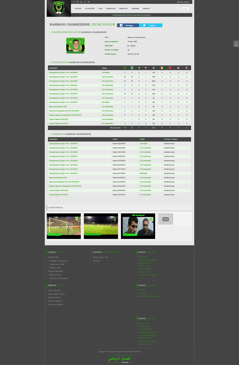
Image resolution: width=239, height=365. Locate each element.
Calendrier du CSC (57, 264)
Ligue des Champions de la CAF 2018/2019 (64, 111)
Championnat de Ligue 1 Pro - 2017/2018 (63, 98)
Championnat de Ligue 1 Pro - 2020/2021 (63, 85)
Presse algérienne (55, 301)
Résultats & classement (59, 260)
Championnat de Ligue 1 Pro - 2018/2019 (63, 94)
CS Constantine (107, 77)
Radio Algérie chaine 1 (57, 294)
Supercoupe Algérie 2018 (58, 106)
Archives (96, 260)
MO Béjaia (105, 102)
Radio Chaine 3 (54, 297)
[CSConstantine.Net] (59, 7)
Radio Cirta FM (54, 290)
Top (236, 45)
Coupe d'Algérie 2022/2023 (58, 119)
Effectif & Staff (55, 267)
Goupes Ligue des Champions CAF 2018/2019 (65, 115)
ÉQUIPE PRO (53, 257)
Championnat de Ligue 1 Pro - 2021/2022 (63, 81)
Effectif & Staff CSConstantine (149, 296)
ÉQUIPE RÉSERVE (55, 271)
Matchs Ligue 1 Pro (100, 257)
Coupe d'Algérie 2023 (146, 335)
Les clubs (141, 290)
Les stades (142, 293)
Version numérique (55, 304)
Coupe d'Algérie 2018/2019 (58, 123)
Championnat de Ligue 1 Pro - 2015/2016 (63, 102)
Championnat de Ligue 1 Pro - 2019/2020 (63, 89)
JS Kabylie (106, 72)
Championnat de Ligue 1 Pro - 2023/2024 (63, 72)
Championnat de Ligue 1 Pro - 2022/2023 (63, 77)
